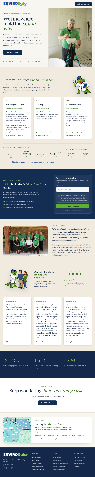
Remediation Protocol (38, 469)
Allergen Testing (37, 463)
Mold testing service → (43, 133)
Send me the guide (73, 206)
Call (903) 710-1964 (83, 4)
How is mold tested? (59, 469)
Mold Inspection (36, 457)
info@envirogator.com (10, 468)
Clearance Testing (37, 466)
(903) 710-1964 (8, 465)
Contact (76, 466)
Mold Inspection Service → (14, 135)
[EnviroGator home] (15, 4)
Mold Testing (36, 460)
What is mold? (57, 460)
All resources (57, 457)
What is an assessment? (60, 463)
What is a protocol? (59, 466)
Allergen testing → (42, 135)
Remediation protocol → (74, 133)
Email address (61, 185)
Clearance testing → (73, 135)
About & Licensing (79, 463)
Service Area (78, 460)
